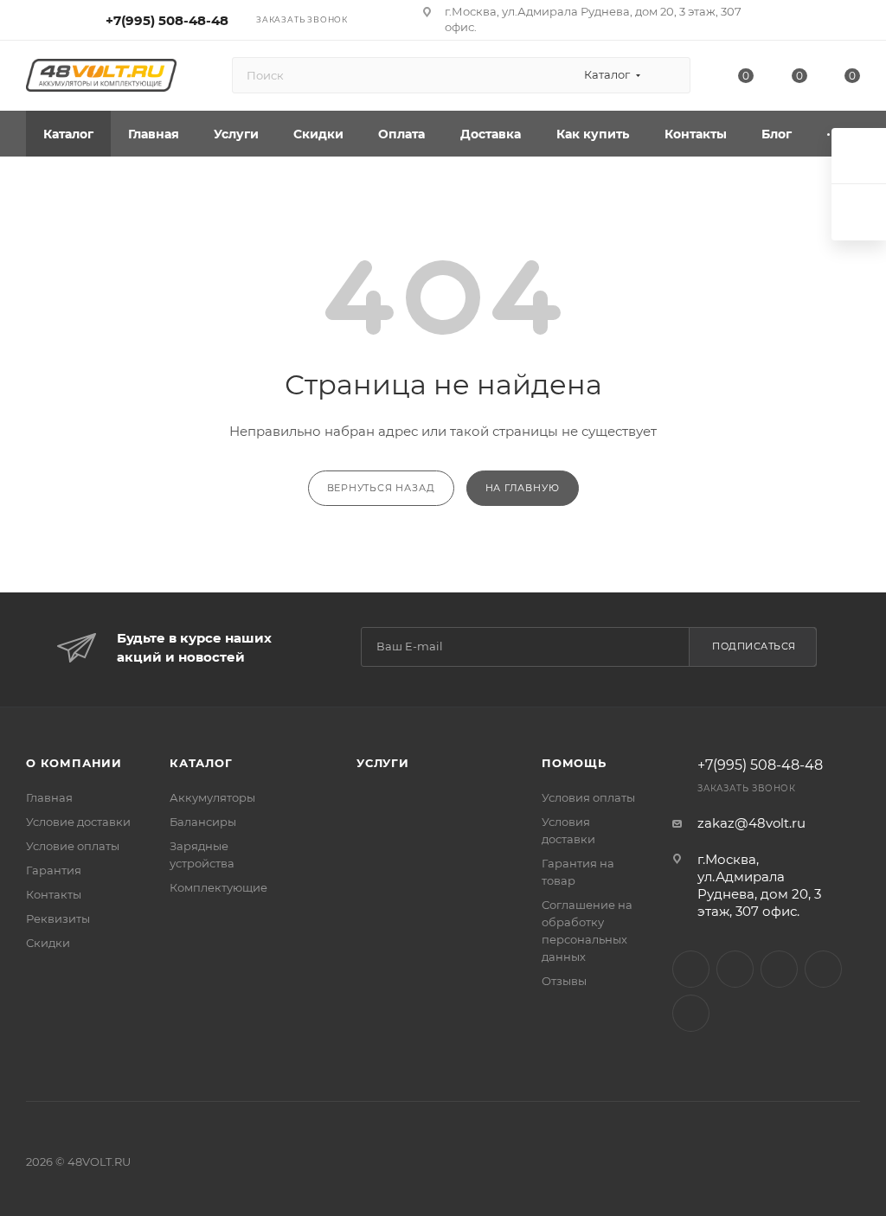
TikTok (690, 1013)
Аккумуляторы (212, 797)
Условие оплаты (72, 846)
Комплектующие (218, 887)
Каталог (201, 763)
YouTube (779, 969)
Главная (49, 797)
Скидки (48, 943)
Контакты (53, 894)
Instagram (690, 969)
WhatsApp (823, 969)
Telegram (735, 969)
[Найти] (669, 75)
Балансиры (203, 822)
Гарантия (53, 870)
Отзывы (564, 981)
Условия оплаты (588, 797)
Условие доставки (78, 822)
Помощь (574, 763)
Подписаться (754, 646)
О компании (74, 763)
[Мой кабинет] (852, 23)
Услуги (382, 763)
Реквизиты (58, 918)
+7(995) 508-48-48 (167, 20)
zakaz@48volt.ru (751, 823)
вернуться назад (381, 488)
